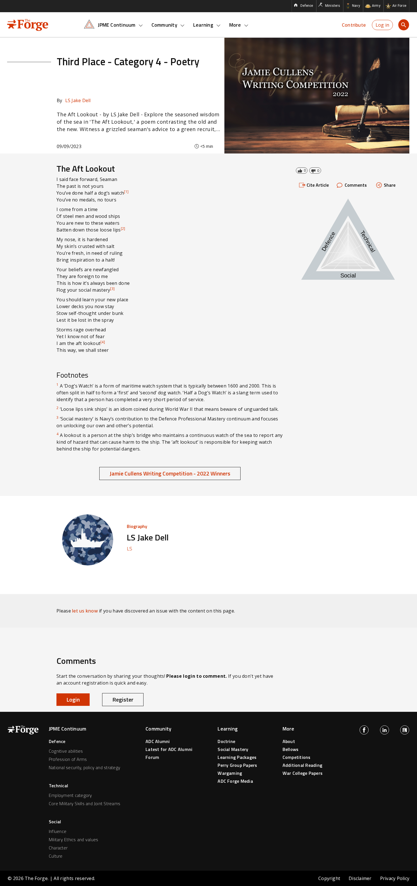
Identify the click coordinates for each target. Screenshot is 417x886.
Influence (57, 831)
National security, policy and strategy (84, 767)
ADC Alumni (158, 741)
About (289, 741)
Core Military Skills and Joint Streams (84, 803)
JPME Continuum (116, 25)
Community (164, 25)
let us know (85, 611)
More (235, 25)
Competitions (297, 757)
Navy (356, 6)
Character (58, 847)
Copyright (329, 878)
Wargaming (230, 773)
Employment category (70, 795)
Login (73, 699)
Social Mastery (233, 749)
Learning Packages (237, 757)
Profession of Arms (68, 759)
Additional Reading (302, 765)
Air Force (399, 6)
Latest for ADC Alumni (169, 749)
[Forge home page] (27, 24)
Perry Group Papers (237, 765)
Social (55, 821)
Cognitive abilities (66, 751)
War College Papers (303, 773)
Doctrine (226, 741)
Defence (306, 6)
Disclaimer (360, 878)
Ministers (332, 6)
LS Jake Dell (74, 100)
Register (122, 699)
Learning (203, 25)
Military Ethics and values (73, 839)
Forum (152, 757)
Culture (56, 856)
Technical (58, 785)
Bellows (291, 749)
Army (376, 6)
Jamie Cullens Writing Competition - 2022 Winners (169, 473)
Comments (356, 185)
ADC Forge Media (235, 781)
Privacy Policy (394, 878)
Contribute (354, 25)
